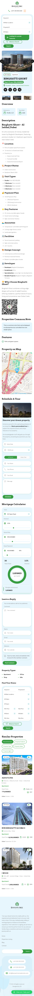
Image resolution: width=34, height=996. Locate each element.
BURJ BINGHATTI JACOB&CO (13, 828)
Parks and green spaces (11, 341)
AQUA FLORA (7, 778)
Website (6, 646)
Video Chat (23, 457)
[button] (25, 11)
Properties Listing (7, 939)
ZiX (20, 986)
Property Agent (7, 751)
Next (32, 61)
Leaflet (15, 393)
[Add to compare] (10, 89)
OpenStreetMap (22, 393)
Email (5, 638)
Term (5, 510)
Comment (7, 606)
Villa (21, 677)
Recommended (7, 742)
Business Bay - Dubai (9, 831)
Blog (3, 942)
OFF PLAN (7, 75)
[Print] (15, 89)
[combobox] (17, 23)
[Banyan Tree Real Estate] (17, 5)
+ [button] (4, 355)
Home (3, 936)
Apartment (15, 75)
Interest (6, 519)
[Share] (19, 89)
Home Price (7, 532)
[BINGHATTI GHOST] (17, 370)
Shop (5, 677)
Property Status (19, 746)
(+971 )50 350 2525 (16, 11)
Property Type (7, 746)
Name (6, 629)
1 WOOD (5, 873)
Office (22, 674)
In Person (10, 457)
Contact (4, 946)
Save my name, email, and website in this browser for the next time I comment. (18, 657)
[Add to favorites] (5, 89)
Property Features (20, 742)
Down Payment (8, 546)
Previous (2, 61)
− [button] (4, 357)
